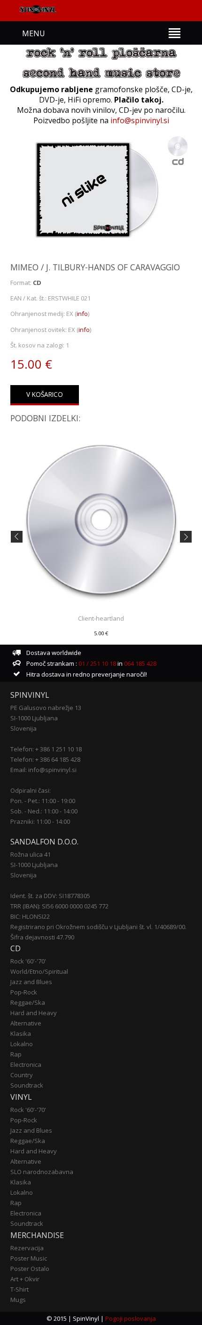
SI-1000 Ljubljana (34, 718)
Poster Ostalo (29, 1268)
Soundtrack (26, 1085)
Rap (16, 1054)
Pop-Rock (23, 992)
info (82, 313)
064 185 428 (140, 663)
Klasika (20, 1033)
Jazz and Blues (31, 982)
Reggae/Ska (27, 1002)
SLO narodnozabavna (41, 1171)
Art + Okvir (24, 1279)
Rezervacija (27, 1248)
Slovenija (23, 728)
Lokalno (21, 1044)
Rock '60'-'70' (28, 961)
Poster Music (28, 1258)
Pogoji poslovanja (130, 1318)
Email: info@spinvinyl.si (43, 769)
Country (21, 1075)
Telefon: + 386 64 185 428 (45, 759)
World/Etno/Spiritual (39, 971)
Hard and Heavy (33, 1013)
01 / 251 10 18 (96, 663)
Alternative (25, 1023)
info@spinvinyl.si (139, 120)
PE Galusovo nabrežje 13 (45, 707)
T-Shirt (19, 1289)
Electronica (25, 1064)
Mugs (18, 1299)
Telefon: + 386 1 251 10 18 (46, 749)
